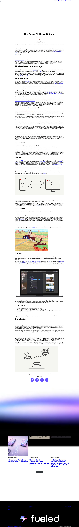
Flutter (37, 374)
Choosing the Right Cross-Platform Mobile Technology (18, 460)
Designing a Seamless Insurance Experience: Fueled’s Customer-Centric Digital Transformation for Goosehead (60, 463)
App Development (31, 374)
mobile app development (43, 374)
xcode (50, 374)
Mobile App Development (12, 457)
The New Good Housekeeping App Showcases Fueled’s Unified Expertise (39, 462)
